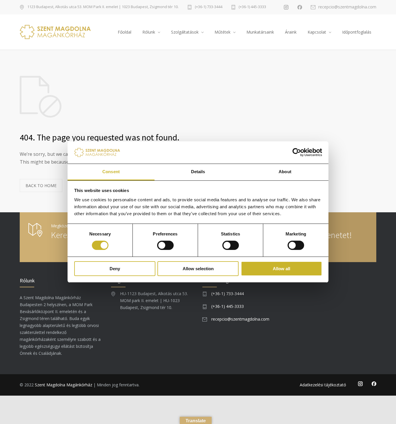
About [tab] (285, 171)
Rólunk (148, 32)
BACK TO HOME (41, 185)
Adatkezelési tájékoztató (323, 385)
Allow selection (198, 268)
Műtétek (222, 32)
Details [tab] (198, 171)
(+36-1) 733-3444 (208, 7)
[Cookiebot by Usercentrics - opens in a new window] (296, 152)
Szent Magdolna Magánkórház (63, 385)
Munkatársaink (260, 32)
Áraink (291, 32)
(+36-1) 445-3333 (252, 7)
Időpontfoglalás (356, 32)
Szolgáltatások (185, 32)
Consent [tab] (111, 171)
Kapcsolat (317, 32)
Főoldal (124, 32)
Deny (115, 268)
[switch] (165, 245)
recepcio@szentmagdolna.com (347, 7)
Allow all (281, 268)
